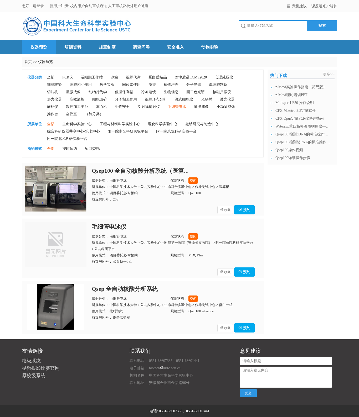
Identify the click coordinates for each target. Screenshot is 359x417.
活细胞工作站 (92, 77)
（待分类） (94, 114)
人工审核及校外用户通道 (128, 6)
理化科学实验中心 (162, 124)
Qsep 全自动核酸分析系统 (125, 289)
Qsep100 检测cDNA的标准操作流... (303, 134)
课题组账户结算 (324, 6)
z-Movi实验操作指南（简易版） (301, 87)
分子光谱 (193, 85)
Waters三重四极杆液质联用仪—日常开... (303, 126)
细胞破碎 (99, 99)
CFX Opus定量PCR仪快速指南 (299, 118)
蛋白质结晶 (157, 77)
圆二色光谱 (195, 92)
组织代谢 (133, 77)
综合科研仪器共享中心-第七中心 (73, 131)
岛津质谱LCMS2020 (191, 77)
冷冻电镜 (148, 92)
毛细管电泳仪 (109, 226)
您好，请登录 (33, 6)
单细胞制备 (218, 85)
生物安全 (122, 107)
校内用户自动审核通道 (89, 6)
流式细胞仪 (184, 99)
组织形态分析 (156, 99)
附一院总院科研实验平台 (176, 131)
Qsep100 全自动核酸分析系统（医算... (140, 170)
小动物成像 (226, 107)
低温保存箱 (124, 92)
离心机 (101, 107)
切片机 (52, 92)
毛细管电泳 (177, 107)
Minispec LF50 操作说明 (294, 103)
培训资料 (73, 47)
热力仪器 (54, 99)
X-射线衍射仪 (148, 107)
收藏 (225, 210)
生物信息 (171, 92)
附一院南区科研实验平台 (128, 131)
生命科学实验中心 (77, 124)
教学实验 (107, 85)
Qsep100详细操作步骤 (292, 158)
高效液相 (77, 99)
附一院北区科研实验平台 (67, 139)
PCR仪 (67, 77)
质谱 (152, 85)
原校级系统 (33, 375)
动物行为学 (98, 92)
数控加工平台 (77, 107)
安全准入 (175, 47)
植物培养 (171, 85)
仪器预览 (38, 47)
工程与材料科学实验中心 (120, 124)
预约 (244, 210)
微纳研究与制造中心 (201, 124)
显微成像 (73, 92)
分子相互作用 (126, 99)
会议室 (71, 114)
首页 (28, 62)
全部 (50, 77)
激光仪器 (227, 99)
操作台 (52, 114)
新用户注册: (59, 6)
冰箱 (114, 77)
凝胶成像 (201, 107)
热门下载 (278, 75)
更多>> (329, 74)
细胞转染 (54, 85)
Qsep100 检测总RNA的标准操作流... (303, 142)
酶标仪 (52, 107)
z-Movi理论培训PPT (291, 95)
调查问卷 (141, 47)
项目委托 (92, 149)
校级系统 (31, 360)
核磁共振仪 (222, 92)
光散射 (206, 99)
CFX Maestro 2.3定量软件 (295, 111)
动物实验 (209, 47)
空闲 (193, 180)
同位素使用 (131, 85)
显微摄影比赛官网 (41, 368)
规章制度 (107, 47)
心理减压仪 (224, 77)
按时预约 (69, 149)
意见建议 (299, 6)
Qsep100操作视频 (289, 150)
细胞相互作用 (81, 85)
